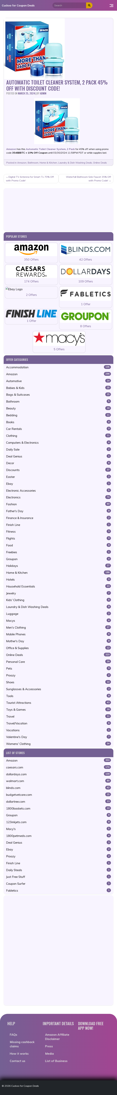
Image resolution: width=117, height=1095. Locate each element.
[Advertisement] (58, 209)
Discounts (58, 470)
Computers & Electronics (58, 442)
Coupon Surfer (58, 883)
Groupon (58, 559)
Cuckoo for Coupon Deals (18, 5)
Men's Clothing (58, 627)
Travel (58, 716)
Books (58, 422)
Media (49, 1053)
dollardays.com (58, 774)
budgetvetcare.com (58, 795)
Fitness (58, 531)
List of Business (56, 1061)
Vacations (58, 730)
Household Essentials (58, 586)
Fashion (58, 504)
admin (43, 93)
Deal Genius (58, 456)
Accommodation (58, 367)
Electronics (58, 497)
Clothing (58, 436)
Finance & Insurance (58, 518)
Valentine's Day (58, 737)
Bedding (58, 415)
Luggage (58, 614)
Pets (58, 668)
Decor (58, 463)
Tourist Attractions (58, 703)
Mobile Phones (58, 634)
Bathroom (33, 162)
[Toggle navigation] (111, 5)
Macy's (58, 829)
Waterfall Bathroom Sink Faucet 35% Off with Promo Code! (88, 178)
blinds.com (58, 788)
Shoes (58, 682)
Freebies (58, 552)
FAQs (13, 1034)
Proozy (58, 675)
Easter (58, 477)
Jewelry (58, 593)
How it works (19, 1053)
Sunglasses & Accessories (58, 689)
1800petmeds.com (58, 836)
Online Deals (100, 162)
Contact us (17, 1061)
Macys (58, 620)
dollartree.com (58, 801)
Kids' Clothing (58, 600)
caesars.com (58, 767)
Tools (58, 696)
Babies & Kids (58, 388)
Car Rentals (58, 429)
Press (49, 1046)
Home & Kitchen (48, 162)
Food (58, 545)
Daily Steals (58, 870)
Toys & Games (58, 709)
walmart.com (58, 781)
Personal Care (58, 662)
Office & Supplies (58, 648)
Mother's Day (58, 641)
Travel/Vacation (58, 723)
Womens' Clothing (58, 744)
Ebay (58, 484)
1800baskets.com (58, 808)
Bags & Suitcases (58, 394)
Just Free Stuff (58, 877)
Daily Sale (58, 449)
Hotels (58, 579)
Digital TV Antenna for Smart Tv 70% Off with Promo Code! (30, 178)
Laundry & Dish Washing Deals (75, 162)
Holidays (58, 566)
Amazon (22, 162)
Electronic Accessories (58, 490)
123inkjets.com (58, 822)
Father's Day (58, 511)
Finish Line (58, 525)
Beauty (58, 408)
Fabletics (58, 890)
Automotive (58, 381)
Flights (58, 538)
